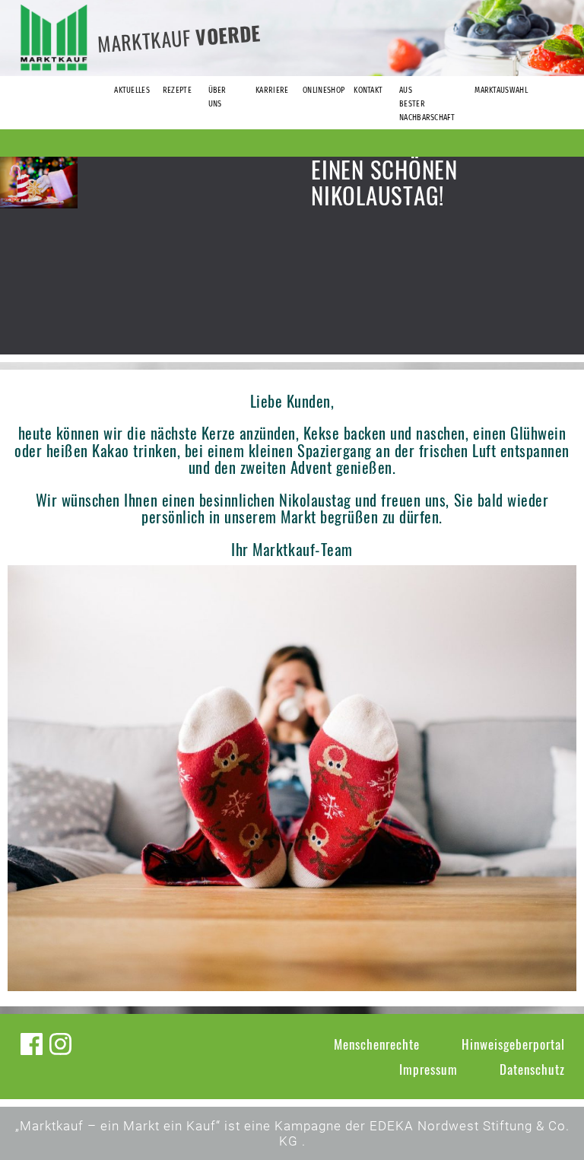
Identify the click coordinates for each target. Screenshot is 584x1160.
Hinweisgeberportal (513, 1044)
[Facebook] (31, 1044)
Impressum (428, 1069)
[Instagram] (60, 1044)
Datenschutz (532, 1069)
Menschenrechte (377, 1044)
